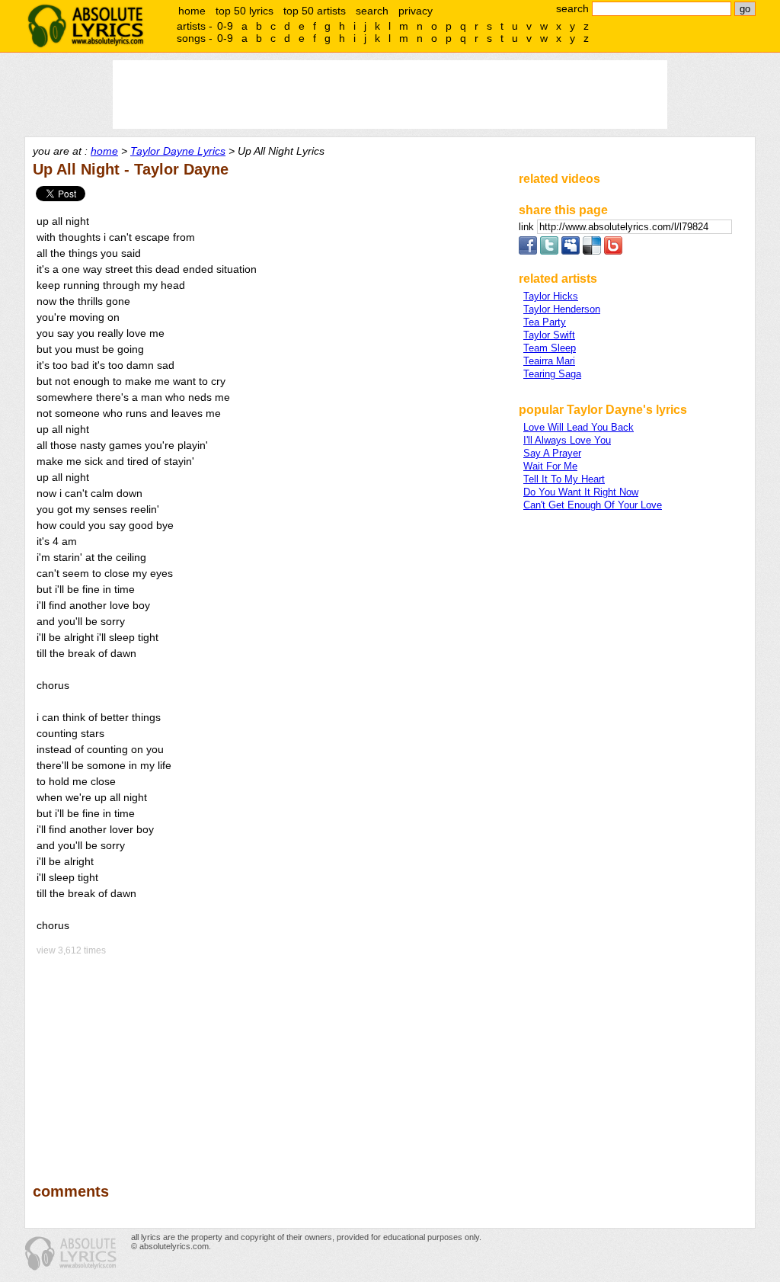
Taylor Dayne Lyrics (177, 151)
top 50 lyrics (244, 11)
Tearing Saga (552, 374)
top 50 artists (314, 11)
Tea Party (544, 322)
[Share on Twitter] (549, 251)
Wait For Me (550, 466)
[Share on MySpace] (570, 251)
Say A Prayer (552, 453)
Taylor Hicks (550, 296)
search (372, 11)
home (192, 11)
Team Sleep (549, 348)
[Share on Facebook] (528, 251)
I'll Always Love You (567, 440)
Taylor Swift (549, 335)
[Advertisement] (269, 1058)
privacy (415, 11)
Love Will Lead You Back (578, 427)
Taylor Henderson (561, 309)
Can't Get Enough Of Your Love (592, 505)
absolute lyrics (85, 26)
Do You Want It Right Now (580, 492)
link (528, 226)
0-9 (225, 26)
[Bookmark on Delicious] (592, 251)
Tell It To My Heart (564, 479)
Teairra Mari (549, 361)
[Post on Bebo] (613, 251)
